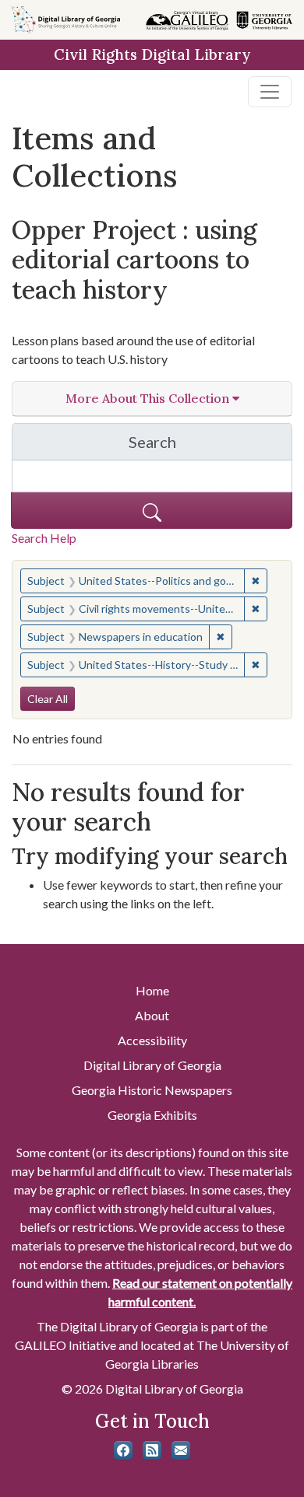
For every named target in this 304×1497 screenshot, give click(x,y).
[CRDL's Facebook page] (123, 1450)
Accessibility (152, 1040)
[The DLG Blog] (152, 1450)
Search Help (44, 537)
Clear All (47, 698)
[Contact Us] (180, 1450)
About (152, 1015)
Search (210, 446)
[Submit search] (151, 510)
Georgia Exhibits (152, 1114)
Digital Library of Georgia (152, 1065)
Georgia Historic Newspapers (152, 1090)
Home (152, 990)
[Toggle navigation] (270, 91)
